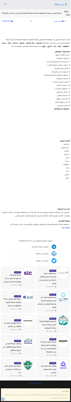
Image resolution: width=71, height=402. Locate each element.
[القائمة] (5, 4)
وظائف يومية (58, 21)
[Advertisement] (35, 31)
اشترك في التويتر (42, 261)
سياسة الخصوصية (35, 383)
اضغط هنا (66, 228)
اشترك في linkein (42, 254)
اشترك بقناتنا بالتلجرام (40, 247)
